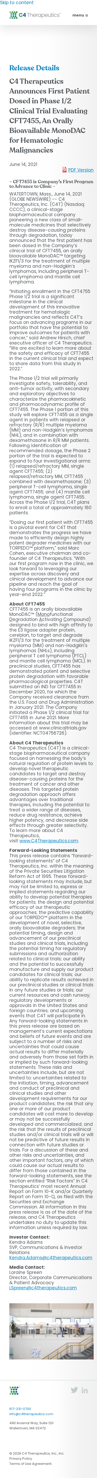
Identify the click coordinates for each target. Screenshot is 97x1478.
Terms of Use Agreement (30, 1463)
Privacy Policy (20, 1458)
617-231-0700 (20, 1408)
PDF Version (81, 170)
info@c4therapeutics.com (31, 1414)
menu (78, 15)
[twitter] (74, 1392)
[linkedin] (84, 1392)
